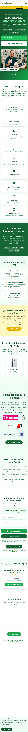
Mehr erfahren (19, 8)
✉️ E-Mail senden (14, 536)
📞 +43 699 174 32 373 (14, 546)
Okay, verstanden (7, 729)
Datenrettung (21, 93)
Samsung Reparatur (10, 93)
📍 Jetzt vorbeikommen (14, 43)
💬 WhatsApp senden (14, 531)
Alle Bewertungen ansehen (14, 584)
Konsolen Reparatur (7, 95)
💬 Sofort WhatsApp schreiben (14, 38)
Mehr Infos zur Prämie (14, 329)
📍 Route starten (14, 634)
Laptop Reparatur (20, 95)
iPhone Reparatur (21, 91)
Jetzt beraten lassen (14, 442)
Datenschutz (20, 541)
